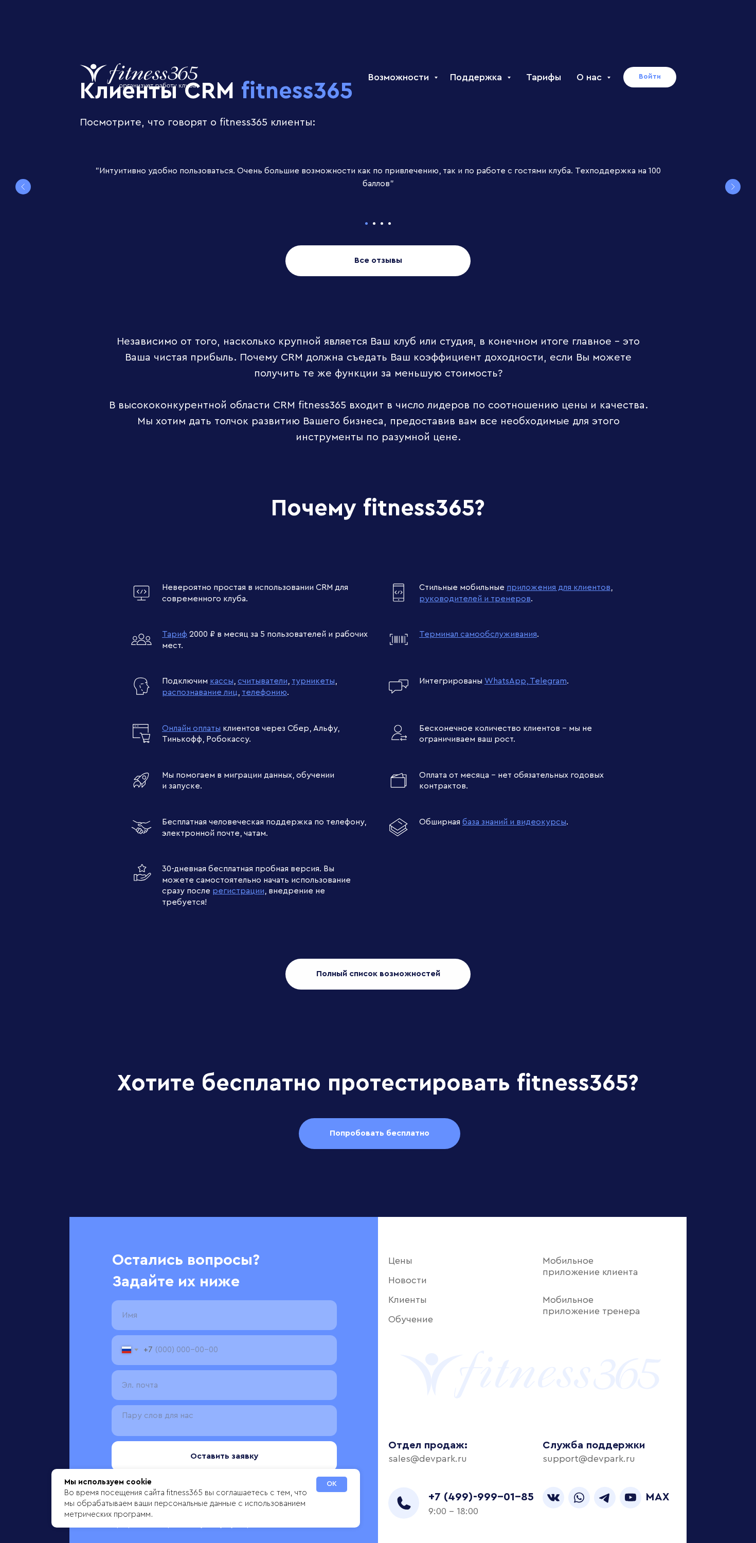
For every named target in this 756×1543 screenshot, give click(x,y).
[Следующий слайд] (733, 186)
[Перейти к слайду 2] (374, 223)
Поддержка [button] (477, 77)
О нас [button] (590, 77)
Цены (400, 1260)
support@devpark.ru (589, 1458)
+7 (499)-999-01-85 (481, 1496)
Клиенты (407, 1299)
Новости (407, 1280)
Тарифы (543, 77)
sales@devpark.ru (427, 1458)
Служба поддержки (594, 1445)
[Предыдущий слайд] (23, 186)
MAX (657, 1496)
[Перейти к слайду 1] (366, 223)
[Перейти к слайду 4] (389, 223)
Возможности (399, 77)
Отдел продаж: (427, 1445)
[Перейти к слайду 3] (382, 223)
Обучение (410, 1319)
